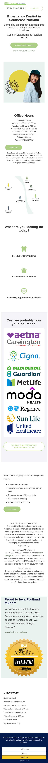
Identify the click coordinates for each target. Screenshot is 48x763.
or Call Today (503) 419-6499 (24, 51)
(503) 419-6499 (14, 8)
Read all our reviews (16, 632)
